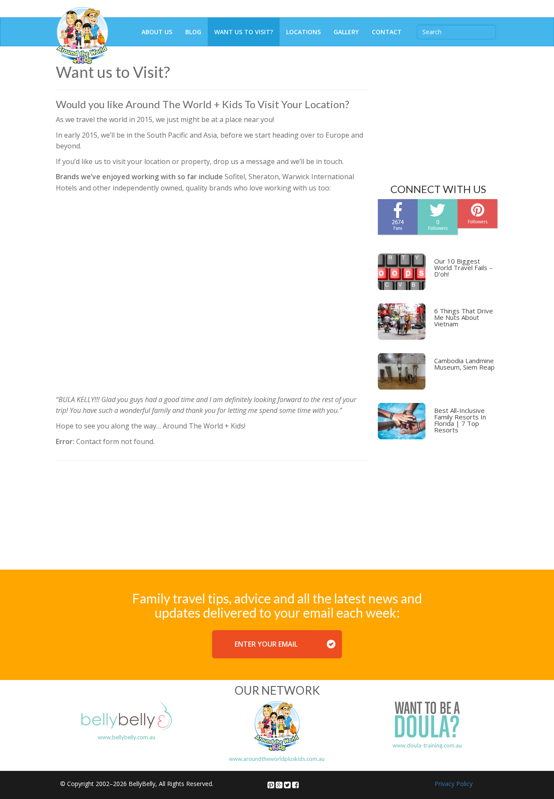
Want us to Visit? (243, 32)
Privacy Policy (454, 784)
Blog (193, 32)
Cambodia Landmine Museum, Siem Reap (464, 363)
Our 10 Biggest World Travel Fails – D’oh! (463, 267)
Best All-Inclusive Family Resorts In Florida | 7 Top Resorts (460, 420)
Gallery (346, 32)
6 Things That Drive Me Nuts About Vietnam (463, 317)
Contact (387, 32)
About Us (157, 32)
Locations (303, 32)
